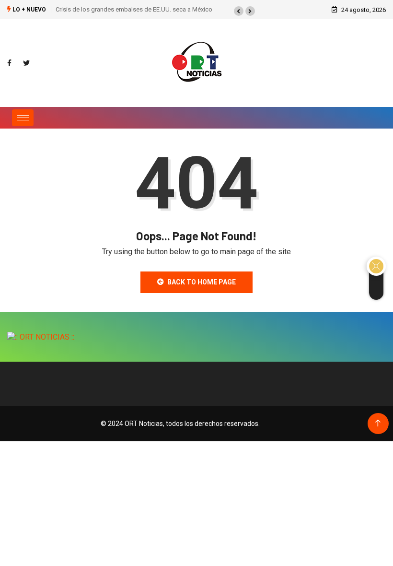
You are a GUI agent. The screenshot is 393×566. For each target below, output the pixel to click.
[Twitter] (26, 63)
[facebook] (9, 63)
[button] (238, 11)
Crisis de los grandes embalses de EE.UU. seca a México (134, 9)
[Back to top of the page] (377, 423)
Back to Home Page (201, 282)
